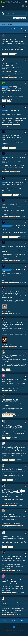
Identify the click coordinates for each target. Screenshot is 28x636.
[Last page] (26, 28)
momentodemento (6, 403)
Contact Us (14, 630)
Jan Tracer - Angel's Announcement (9, 64)
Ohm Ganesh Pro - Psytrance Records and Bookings (12, 293)
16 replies (14, 612)
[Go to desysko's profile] (3, 465)
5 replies (14, 478)
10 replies (17, 523)
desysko (4, 471)
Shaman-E (4, 583)
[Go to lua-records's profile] (3, 552)
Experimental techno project (12, 536)
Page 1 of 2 (14, 28)
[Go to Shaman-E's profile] (3, 576)
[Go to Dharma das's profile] (3, 35)
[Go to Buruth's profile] (3, 375)
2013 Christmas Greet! (10, 515)
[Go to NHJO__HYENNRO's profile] (3, 510)
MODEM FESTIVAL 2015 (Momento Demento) (10, 401)
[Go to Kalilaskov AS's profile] (3, 288)
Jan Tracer (4, 67)
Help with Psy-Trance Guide (12, 469)
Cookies (20, 630)
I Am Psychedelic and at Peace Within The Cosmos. (13, 581)
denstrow (4, 114)
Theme (7, 630)
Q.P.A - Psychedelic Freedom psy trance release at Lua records (14, 557)
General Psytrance (20, 471)
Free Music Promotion (19, 383)
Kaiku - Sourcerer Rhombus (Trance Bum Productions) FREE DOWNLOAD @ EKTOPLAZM (13, 491)
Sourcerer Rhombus (7, 495)
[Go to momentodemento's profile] (3, 396)
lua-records (5, 560)
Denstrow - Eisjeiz (18, 226)
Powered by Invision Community (14, 633)
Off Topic (22, 516)
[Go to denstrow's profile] (3, 106)
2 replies (17, 122)
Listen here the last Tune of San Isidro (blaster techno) (13, 448)
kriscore (4, 451)
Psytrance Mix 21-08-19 (10, 135)
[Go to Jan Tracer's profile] (3, 59)
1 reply (16, 503)
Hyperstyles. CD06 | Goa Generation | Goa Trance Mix (12, 426)
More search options (20, 18)
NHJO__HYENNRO (6, 516)
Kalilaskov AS (5, 295)
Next (22, 28)
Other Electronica (19, 538)
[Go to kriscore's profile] (3, 443)
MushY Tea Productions (8, 359)
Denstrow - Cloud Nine (10, 204)
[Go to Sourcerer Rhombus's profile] (3, 485)
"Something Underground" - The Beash (12, 88)
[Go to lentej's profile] (3, 421)
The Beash (4, 90)
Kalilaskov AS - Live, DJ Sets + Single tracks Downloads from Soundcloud (13, 325)
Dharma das (5, 43)
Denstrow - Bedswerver (17, 182)
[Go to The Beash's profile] (3, 83)
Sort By (24, 30)
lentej (3, 429)
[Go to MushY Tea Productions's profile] (3, 352)
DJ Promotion (17, 429)
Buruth (3, 383)
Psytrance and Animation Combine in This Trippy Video (12, 40)
